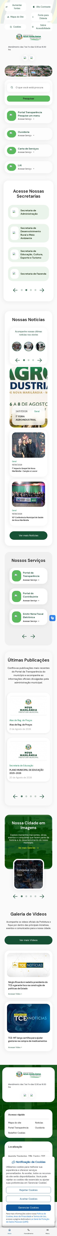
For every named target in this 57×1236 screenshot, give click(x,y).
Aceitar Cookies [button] (28, 1198)
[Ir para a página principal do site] (28, 37)
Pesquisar (28, 98)
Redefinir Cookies (16, 1133)
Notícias (39, 1123)
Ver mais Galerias (26, 847)
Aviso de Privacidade (22, 1216)
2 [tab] (26, 290)
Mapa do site (14, 1123)
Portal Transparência (18, 1128)
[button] (15, 27)
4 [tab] (35, 290)
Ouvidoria (40, 1128)
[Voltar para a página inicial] (28, 1074)
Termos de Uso (39, 1216)
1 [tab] (21, 290)
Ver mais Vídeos (28, 940)
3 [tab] (30, 290)
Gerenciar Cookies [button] (28, 1207)
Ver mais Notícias (28, 535)
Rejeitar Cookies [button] (28, 1190)
